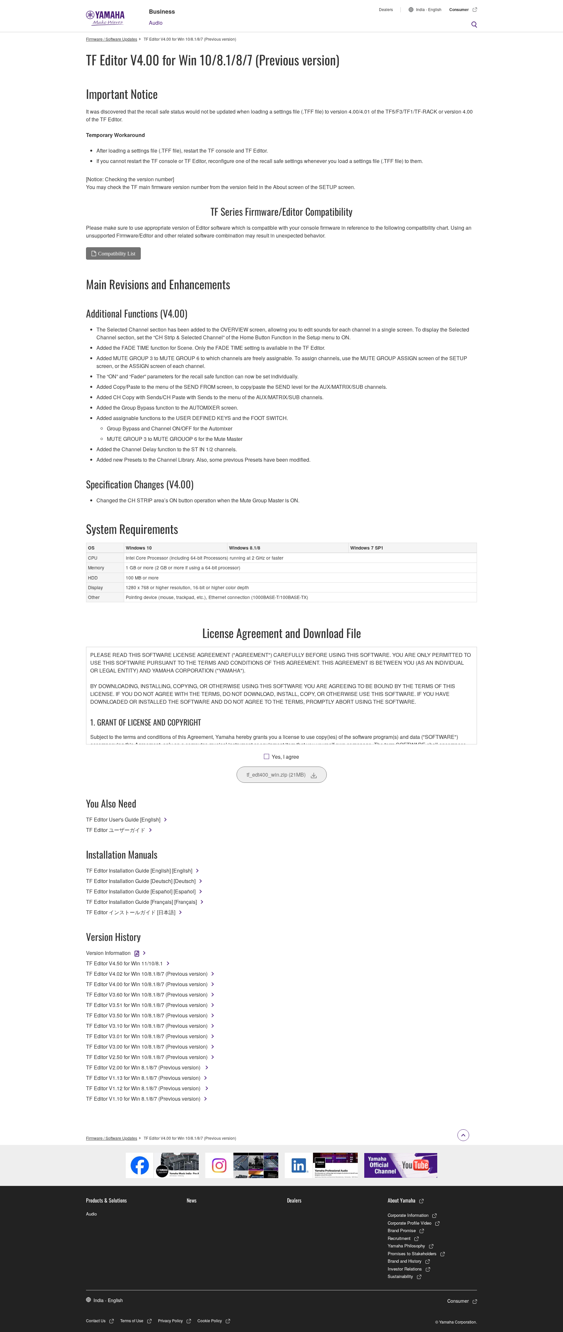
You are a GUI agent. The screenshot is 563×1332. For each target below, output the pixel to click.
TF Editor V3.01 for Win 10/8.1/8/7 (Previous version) (147, 1036)
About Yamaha (401, 1200)
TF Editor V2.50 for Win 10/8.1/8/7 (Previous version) (147, 1057)
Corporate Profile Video (409, 1223)
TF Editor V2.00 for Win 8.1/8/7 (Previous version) (144, 1067)
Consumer (459, 9)
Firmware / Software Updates (111, 39)
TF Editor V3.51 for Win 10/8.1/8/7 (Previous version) (147, 1005)
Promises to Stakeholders (412, 1253)
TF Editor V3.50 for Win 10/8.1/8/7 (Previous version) (147, 1015)
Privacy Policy (170, 1320)
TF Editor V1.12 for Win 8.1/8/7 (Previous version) (144, 1088)
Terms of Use (131, 1320)
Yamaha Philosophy (406, 1246)
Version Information (108, 953)
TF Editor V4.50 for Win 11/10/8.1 (124, 963)
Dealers (386, 9)
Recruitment (399, 1238)
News (191, 1200)
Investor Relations (405, 1269)
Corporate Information (408, 1215)
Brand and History (405, 1261)
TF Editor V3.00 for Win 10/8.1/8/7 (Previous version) (147, 1046)
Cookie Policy (209, 1320)
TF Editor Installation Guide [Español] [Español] (140, 891)
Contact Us (96, 1320)
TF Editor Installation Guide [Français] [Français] (141, 901)
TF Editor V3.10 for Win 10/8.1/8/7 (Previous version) (147, 1025)
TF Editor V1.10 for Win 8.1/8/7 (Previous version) (143, 1098)
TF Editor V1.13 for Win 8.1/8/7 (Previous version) (143, 1077)
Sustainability (400, 1276)
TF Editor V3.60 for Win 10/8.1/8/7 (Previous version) (147, 994)
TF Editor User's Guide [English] (123, 819)
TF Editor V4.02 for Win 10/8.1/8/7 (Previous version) (147, 973)
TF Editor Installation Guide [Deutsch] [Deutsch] (140, 881)
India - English (428, 9)
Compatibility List (116, 253)
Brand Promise (402, 1230)
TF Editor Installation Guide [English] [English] (139, 870)
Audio (156, 22)
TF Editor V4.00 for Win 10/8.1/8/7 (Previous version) (147, 984)
